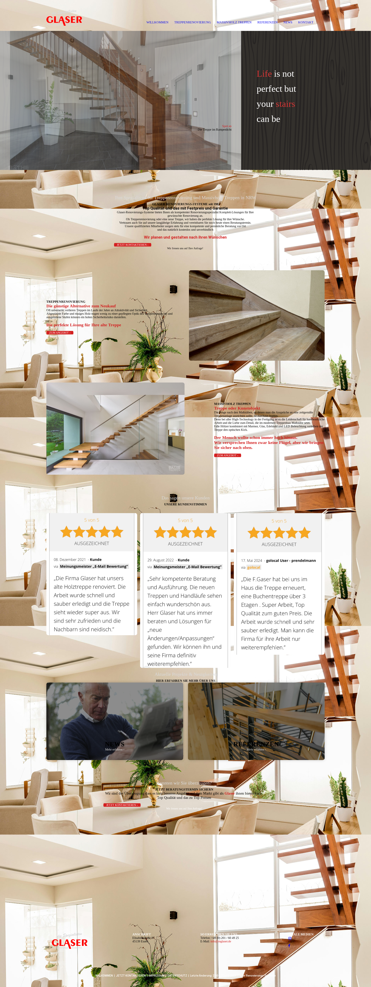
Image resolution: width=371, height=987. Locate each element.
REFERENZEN (267, 22)
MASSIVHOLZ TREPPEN (234, 22)
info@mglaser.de (220, 941)
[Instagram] (290, 938)
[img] (44, 15)
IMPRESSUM (156, 975)
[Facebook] (289, 945)
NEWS (287, 22)
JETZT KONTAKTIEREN (131, 975)
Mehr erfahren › (114, 749)
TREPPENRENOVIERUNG (192, 22)
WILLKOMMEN (157, 22)
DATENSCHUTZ (177, 975)
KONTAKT (305, 22)
